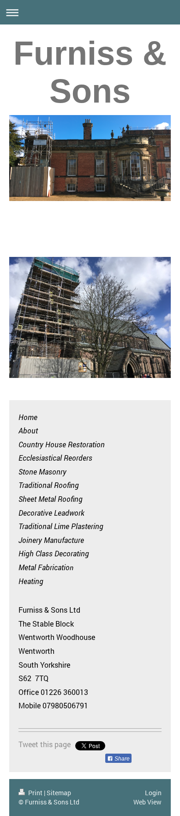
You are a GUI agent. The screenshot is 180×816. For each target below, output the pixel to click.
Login (153, 792)
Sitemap (59, 792)
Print (35, 792)
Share (121, 758)
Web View (147, 802)
